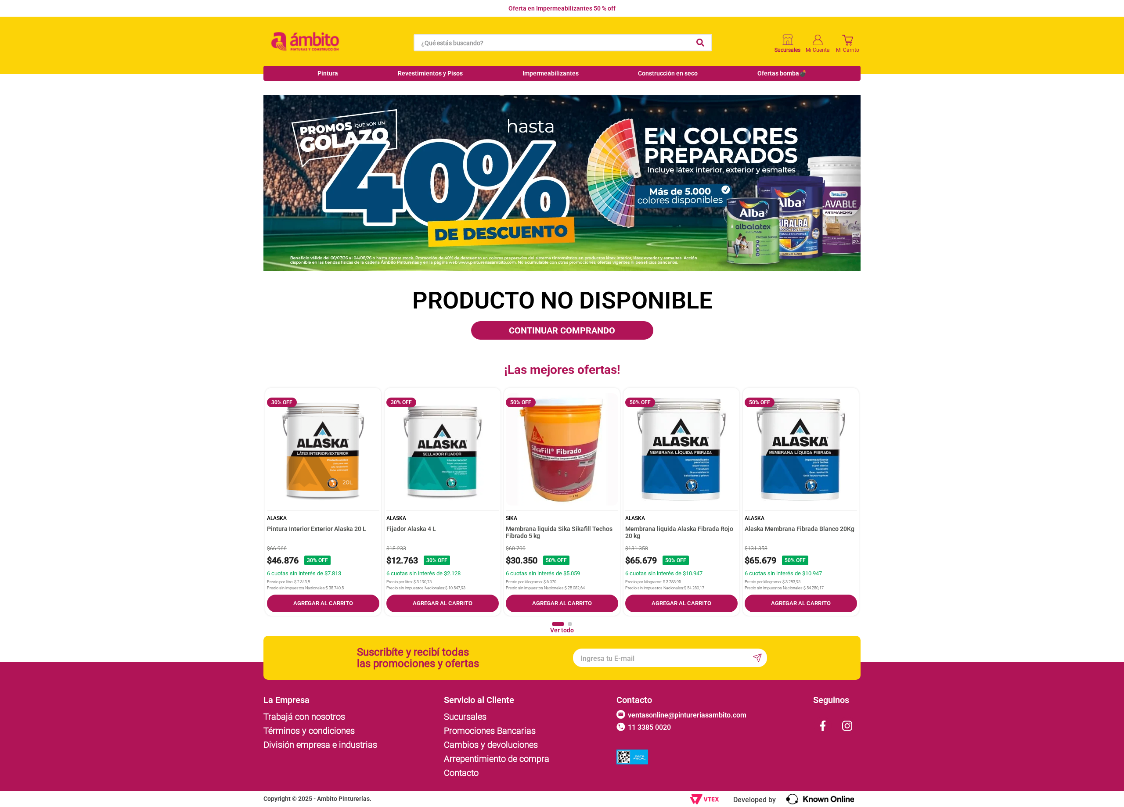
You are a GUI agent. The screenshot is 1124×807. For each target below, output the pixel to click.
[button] (558, 624)
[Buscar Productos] (700, 42)
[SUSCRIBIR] (756, 658)
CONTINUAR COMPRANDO (562, 330)
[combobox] (563, 42)
